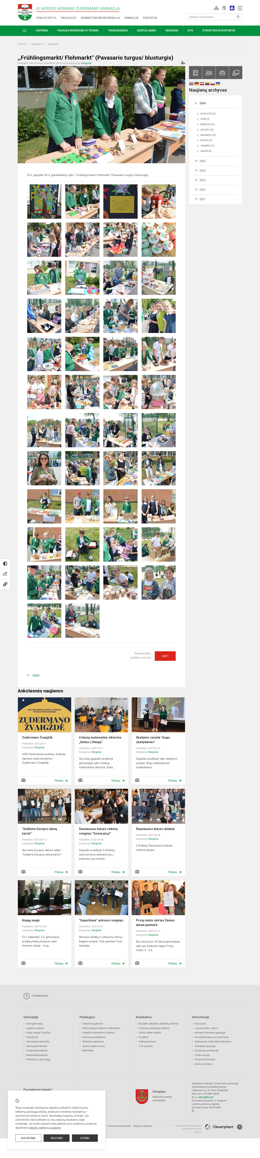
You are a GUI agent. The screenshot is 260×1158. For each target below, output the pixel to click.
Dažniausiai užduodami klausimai (213, 1041)
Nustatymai (28, 1138)
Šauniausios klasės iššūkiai (155, 829)
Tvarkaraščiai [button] (118, 30)
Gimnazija (131, 17)
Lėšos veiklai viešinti (150, 1032)
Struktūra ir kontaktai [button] (219, 30)
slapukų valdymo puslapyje (45, 1127)
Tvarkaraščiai (39, 995)
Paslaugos (68, 17)
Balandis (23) (208, 135)
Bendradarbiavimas (37, 1055)
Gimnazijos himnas (36, 1046)
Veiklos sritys (46, 17)
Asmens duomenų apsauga (210, 1032)
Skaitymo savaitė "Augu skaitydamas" (153, 740)
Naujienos (37, 44)
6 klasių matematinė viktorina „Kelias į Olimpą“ (100, 740)
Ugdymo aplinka (35, 1028)
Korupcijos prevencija (207, 1050)
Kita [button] (190, 30)
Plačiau (59, 780)
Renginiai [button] (171, 30)
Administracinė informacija (100, 17)
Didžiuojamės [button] (146, 30)
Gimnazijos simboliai (37, 1041)
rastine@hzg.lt (205, 1097)
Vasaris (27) (207, 145)
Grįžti (36, 675)
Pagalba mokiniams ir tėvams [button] (78, 30)
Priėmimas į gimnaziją (38, 1059)
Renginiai (53, 44)
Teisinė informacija (205, 1059)
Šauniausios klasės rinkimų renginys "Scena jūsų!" (98, 831)
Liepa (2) (205, 119)
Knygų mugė (31, 920)
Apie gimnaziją (34, 1023)
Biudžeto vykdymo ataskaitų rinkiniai (158, 1023)
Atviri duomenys (203, 1064)
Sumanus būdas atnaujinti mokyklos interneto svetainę (188, 1128)
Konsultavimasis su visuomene (212, 1037)
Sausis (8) (205, 151)
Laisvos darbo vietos (206, 1028)
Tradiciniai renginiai (36, 1050)
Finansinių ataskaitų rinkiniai (154, 1028)
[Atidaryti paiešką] (238, 16)
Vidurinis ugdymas (92, 1023)
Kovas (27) (206, 140)
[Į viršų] (239, 1127)
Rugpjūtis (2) (208, 113)
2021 (202, 199)
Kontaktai (150, 17)
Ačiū (165, 656)
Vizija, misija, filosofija (38, 1032)
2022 (202, 189)
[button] (216, 8)
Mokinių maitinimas (93, 1041)
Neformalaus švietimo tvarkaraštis (101, 1028)
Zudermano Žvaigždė (37, 737)
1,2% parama (146, 1046)
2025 (202, 161)
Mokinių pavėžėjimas (93, 1037)
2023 (202, 180)
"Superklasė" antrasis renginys (101, 920)
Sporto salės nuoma (93, 1046)
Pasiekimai (32, 1037)
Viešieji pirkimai (147, 1041)
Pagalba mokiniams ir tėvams (98, 1032)
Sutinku (84, 1138)
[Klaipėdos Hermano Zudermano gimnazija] (27, 12)
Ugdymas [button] (42, 30)
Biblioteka (87, 1050)
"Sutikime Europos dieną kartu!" (39, 831)
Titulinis (22, 44)
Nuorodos (200, 1023)
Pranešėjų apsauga (205, 1046)
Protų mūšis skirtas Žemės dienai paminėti (155, 923)
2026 (202, 103)
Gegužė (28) (207, 129)
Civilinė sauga (202, 1055)
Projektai (143, 1037)
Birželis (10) (207, 124)
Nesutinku (57, 1138)
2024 (202, 170)
